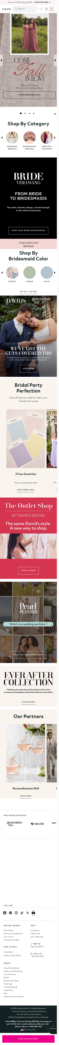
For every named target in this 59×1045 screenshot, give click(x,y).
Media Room (8, 990)
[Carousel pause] (55, 114)
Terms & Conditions (37, 1011)
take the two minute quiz (28, 655)
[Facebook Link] (4, 912)
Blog (5, 993)
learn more (28, 702)
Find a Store (8, 952)
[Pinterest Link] (10, 912)
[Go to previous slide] (1, 60)
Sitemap (44, 1017)
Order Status (8, 930)
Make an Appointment (12, 956)
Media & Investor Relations (14, 997)
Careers (6, 984)
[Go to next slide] (55, 60)
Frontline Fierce (9, 974)
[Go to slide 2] (24, 113)
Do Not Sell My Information (28, 1014)
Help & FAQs (35, 934)
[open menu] (52, 9)
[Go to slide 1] (20, 113)
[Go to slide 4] (33, 113)
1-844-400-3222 (37, 956)
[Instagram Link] (16, 912)
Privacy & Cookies (19, 1011)
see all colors (28, 292)
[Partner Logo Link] (14, 823)
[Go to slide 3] (29, 113)
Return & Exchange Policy (13, 934)
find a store (28, 570)
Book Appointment (28, 1039)
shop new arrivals (28, 95)
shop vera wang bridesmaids (28, 230)
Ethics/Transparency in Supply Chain (24, 1017)
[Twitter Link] (27, 912)
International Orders (11, 940)
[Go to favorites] (41, 9)
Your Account (9, 937)
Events (6, 978)
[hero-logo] (6, 9)
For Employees (9, 987)
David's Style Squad (11, 981)
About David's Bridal (11, 968)
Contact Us (35, 930)
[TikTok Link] (21, 912)
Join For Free (40, 2)
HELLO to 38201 (37, 947)
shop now (28, 368)
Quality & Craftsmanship (13, 971)
